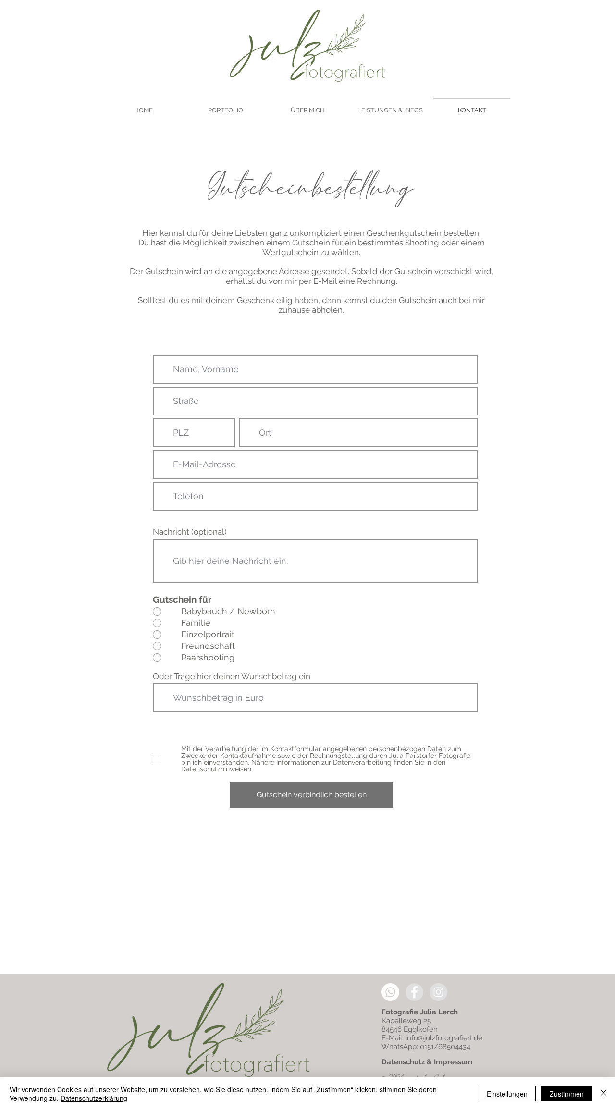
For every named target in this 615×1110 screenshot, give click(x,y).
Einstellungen (507, 1093)
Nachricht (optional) (190, 532)
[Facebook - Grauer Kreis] (414, 992)
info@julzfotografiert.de (444, 1038)
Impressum (453, 1062)
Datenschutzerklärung (94, 1098)
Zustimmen (567, 1093)
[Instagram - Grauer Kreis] (438, 992)
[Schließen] (603, 1093)
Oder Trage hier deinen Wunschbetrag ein (231, 676)
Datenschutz (403, 1062)
